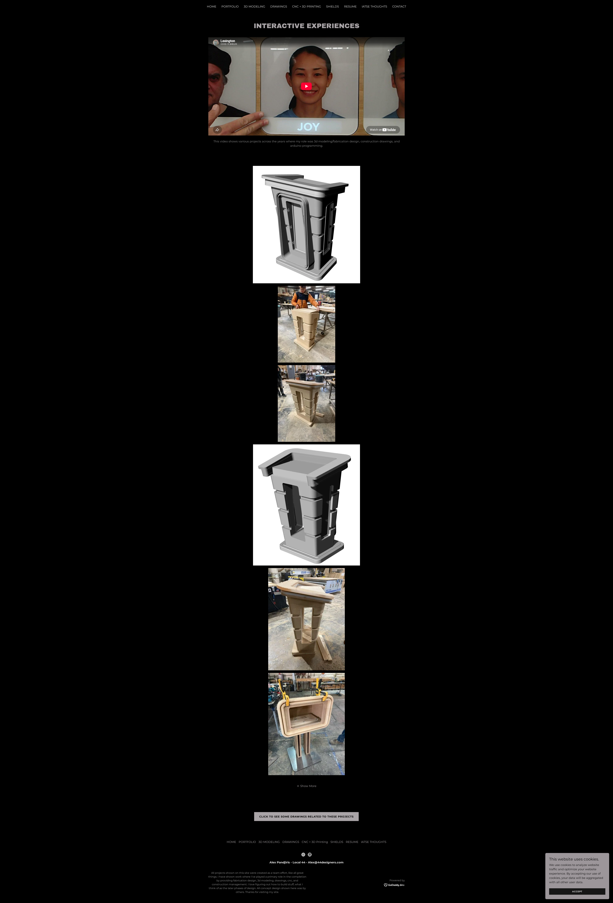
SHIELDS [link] (332, 6)
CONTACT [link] (399, 6)
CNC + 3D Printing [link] (306, 6)
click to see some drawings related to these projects (306, 816)
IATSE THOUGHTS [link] (374, 6)
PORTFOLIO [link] (230, 6)
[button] (306, 786)
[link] (303, 854)
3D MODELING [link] (254, 6)
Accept (577, 891)
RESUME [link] (350, 6)
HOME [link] (211, 6)
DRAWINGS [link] (278, 6)
